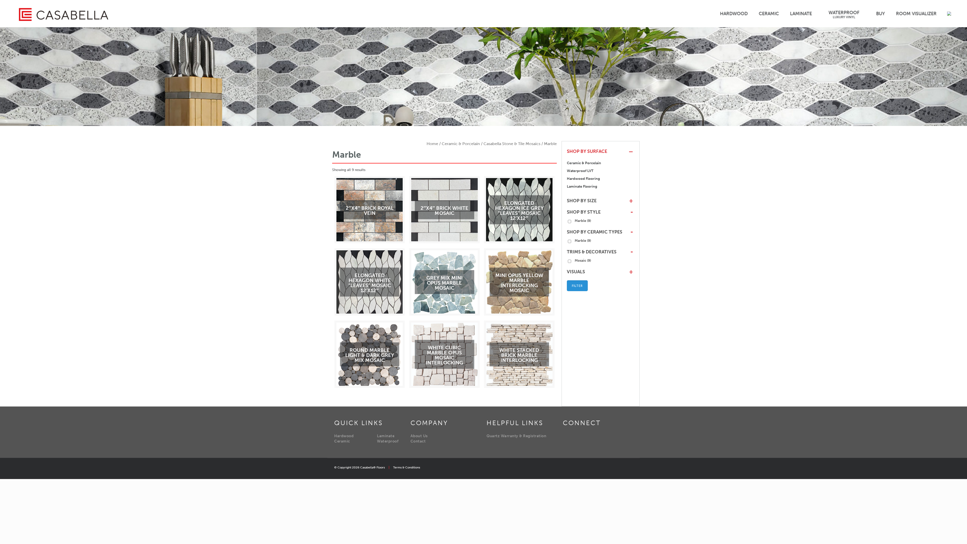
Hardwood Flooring (583, 179)
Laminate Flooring (582, 186)
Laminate (385, 436)
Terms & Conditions (406, 467)
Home (432, 143)
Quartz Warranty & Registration (516, 436)
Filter (577, 286)
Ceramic (342, 441)
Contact (418, 441)
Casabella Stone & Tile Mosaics (512, 143)
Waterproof (387, 441)
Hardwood (344, 436)
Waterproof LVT (580, 171)
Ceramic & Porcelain (461, 143)
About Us (419, 436)
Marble (583, 221)
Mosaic (583, 260)
